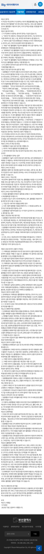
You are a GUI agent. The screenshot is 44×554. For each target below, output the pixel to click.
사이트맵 (38, 526)
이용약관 (20, 11)
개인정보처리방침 (27, 526)
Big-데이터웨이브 (10, 5)
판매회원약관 (31, 11)
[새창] (22, 520)
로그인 (35, 4)
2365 (27, 543)
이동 (35, 534)
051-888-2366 (21, 543)
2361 (31, 543)
